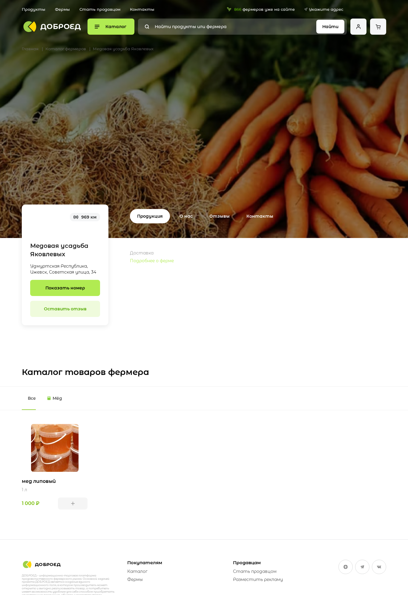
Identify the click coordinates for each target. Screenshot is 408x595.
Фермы (62, 9)
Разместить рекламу (258, 579)
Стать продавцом (99, 9)
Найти (330, 26)
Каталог (137, 571)
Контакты (142, 9)
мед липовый (39, 481)
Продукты (33, 9)
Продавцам (247, 562)
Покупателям (144, 562)
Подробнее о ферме (152, 260)
